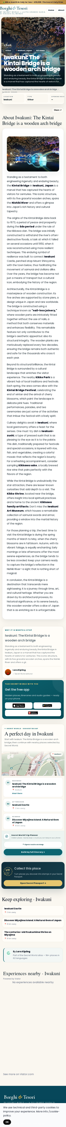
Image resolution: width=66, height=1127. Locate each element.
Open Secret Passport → (33, 883)
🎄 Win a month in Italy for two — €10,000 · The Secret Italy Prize (33, 2)
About (61, 10)
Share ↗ (58, 110)
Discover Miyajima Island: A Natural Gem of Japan (35, 821)
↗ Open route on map (33, 844)
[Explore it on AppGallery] (33, 713)
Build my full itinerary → (33, 852)
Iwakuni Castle (20, 805)
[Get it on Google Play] (47, 705)
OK (7, 1122)
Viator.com (27, 1074)
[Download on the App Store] (19, 705)
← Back (7, 45)
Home (51, 10)
